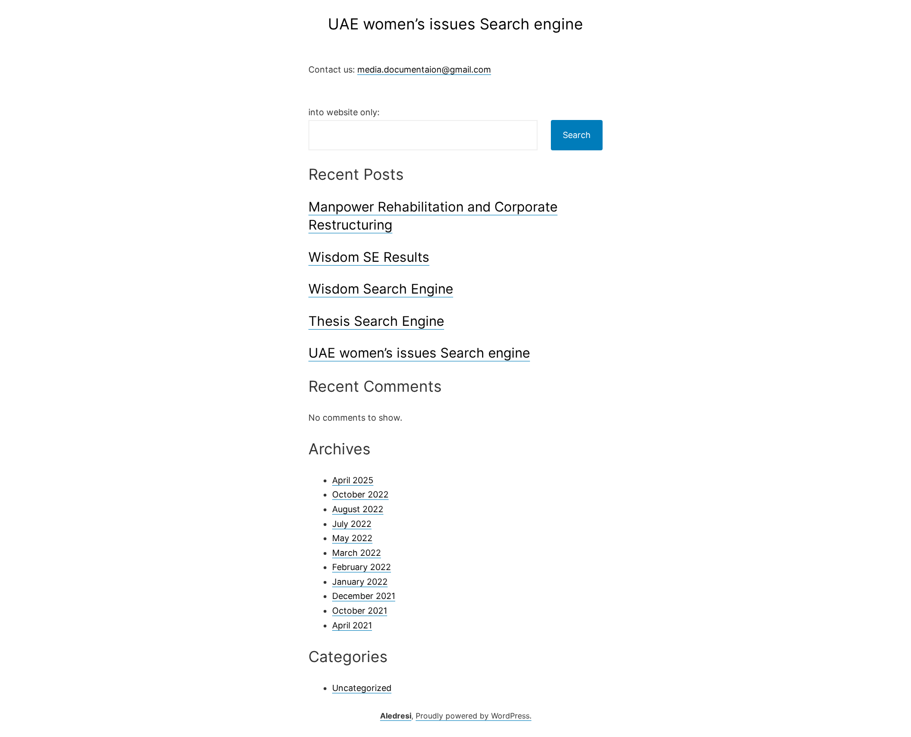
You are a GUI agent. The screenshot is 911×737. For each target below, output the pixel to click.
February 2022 (361, 567)
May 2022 (352, 538)
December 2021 (363, 596)
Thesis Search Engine (376, 321)
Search (577, 135)
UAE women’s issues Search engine (419, 353)
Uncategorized (361, 688)
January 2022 (360, 582)
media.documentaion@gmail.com (424, 69)
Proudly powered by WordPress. (473, 715)
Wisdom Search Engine (380, 289)
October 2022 (360, 494)
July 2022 (352, 524)
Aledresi (395, 715)
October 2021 (359, 611)
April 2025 (352, 480)
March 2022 (356, 553)
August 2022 (357, 509)
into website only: (344, 112)
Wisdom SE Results (368, 257)
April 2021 (352, 625)
